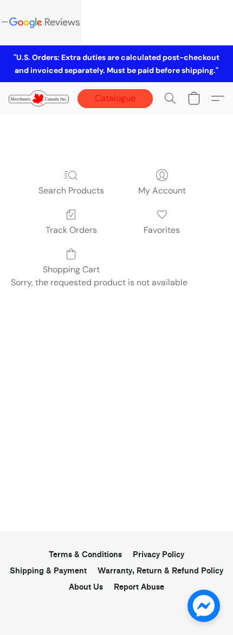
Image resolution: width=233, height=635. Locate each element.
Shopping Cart (71, 269)
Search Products (71, 190)
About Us (86, 587)
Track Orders (71, 230)
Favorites (162, 230)
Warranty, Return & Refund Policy (160, 571)
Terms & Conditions (85, 554)
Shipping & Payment (48, 571)
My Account (162, 190)
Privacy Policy (158, 554)
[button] (40, 98)
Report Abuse (139, 587)
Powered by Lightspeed (116, 606)
